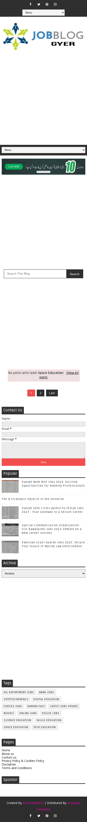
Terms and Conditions (17, 768)
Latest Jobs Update (64, 706)
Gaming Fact (36, 706)
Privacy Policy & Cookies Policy (23, 761)
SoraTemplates (33, 803)
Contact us (9, 757)
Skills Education (49, 720)
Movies (9, 713)
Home (6, 750)
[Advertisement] (43, 99)
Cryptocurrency (16, 699)
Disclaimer (9, 764)
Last (52, 393)
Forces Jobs (13, 706)
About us (8, 754)
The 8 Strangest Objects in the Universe (33, 499)
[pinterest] (47, 4)
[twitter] (39, 4)
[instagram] (55, 4)
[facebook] (30, 4)
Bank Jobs (46, 692)
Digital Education (46, 699)
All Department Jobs (19, 692)
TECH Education (45, 727)
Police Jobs (51, 713)
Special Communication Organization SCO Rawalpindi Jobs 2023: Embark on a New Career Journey (52, 529)
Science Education (17, 720)
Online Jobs (28, 713)
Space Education (16, 727)
